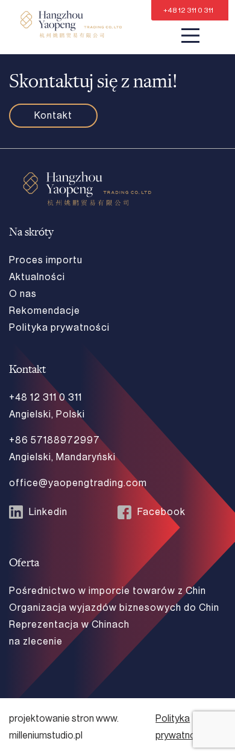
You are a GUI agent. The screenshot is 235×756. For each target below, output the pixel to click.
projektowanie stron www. (64, 718)
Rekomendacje (44, 311)
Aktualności (37, 277)
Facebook (161, 512)
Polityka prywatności (59, 328)
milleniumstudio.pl (46, 735)
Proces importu (46, 260)
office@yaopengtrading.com (78, 483)
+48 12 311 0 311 (188, 10)
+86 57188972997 (54, 440)
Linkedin (48, 512)
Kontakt (53, 115)
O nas (23, 294)
